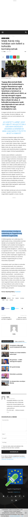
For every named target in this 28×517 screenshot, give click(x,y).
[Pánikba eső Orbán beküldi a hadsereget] (5, 354)
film (13, 298)
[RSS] (23, 496)
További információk (15, 516)
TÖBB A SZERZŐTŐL (19, 341)
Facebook (18, 291)
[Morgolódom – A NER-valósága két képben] (5, 361)
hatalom (17, 298)
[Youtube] (16, 500)
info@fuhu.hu (16, 492)
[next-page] (5, 388)
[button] (2, 32)
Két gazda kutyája (15, 367)
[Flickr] (11, 496)
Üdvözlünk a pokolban (16, 374)
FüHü (4, 51)
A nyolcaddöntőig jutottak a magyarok (6, 318)
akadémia (9, 298)
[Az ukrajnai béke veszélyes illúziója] (5, 383)
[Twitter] (11, 57)
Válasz (8, 412)
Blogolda (8, 36)
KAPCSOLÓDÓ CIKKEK (7, 341)
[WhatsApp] (18, 57)
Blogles (13, 36)
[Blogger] (3, 496)
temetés (11, 299)
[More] (22, 308)
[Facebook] (7, 57)
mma (7, 299)
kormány (22, 298)
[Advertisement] (14, 16)
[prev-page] (2, 388)
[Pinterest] (14, 57)
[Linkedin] (15, 496)
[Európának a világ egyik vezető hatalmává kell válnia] (5, 347)
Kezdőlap (3, 36)
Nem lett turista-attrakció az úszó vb (21, 318)
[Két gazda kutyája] (5, 368)
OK (22, 516)
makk (3, 299)
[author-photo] (14, 332)
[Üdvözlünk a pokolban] (5, 375)
